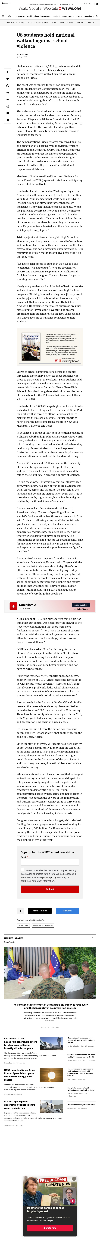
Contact (84, 4)
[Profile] (97, 4)
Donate (91, 23)
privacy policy (49, 877)
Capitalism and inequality (43, 926)
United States (23, 926)
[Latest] (9, 17)
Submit (50, 889)
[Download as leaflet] (7, 106)
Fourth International (15, 23)
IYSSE (54, 23)
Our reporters (22, 54)
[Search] (97, 17)
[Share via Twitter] (7, 78)
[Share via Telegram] (7, 92)
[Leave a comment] (7, 113)
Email (23, 857)
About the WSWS (66, 23)
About (91, 4)
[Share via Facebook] (7, 71)
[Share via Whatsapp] (7, 85)
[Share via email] (7, 99)
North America (9, 942)
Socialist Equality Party (38, 23)
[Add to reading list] (7, 120)
